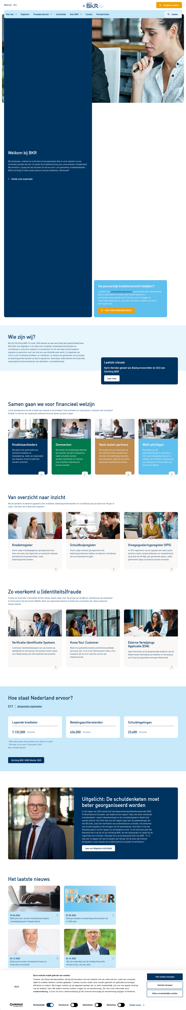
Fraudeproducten (41, 14)
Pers (15, 5)
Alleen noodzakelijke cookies (165, 993)
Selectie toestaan (164, 985)
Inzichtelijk (61, 14)
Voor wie (10, 14)
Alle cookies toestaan (165, 977)
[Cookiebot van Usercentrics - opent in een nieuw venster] (16, 1005)
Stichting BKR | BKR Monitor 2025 (26, 760)
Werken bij (7, 5)
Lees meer (112, 378)
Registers (25, 14)
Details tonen (135, 1005)
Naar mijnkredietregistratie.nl (118, 310)
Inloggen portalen (171, 5)
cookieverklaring (40, 991)
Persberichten (102, 14)
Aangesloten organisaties (29, 706)
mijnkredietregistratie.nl (121, 291)
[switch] (74, 1005)
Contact (89, 14)
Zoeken (175, 14)
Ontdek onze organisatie (22, 178)
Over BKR (74, 14)
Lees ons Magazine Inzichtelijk (98, 848)
